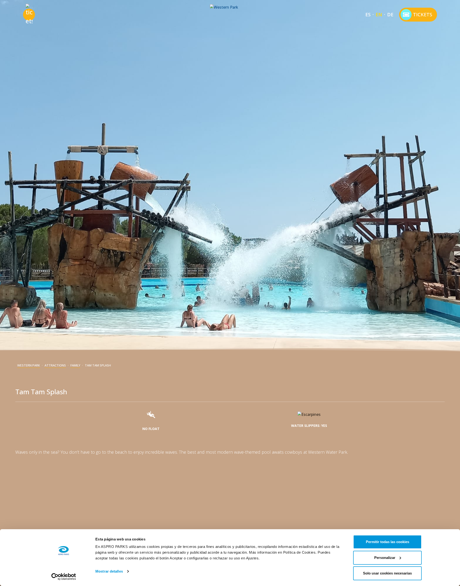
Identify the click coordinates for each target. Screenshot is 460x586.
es (368, 14)
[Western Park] (230, 14)
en (379, 14)
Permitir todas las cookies (387, 542)
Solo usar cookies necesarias (387, 573)
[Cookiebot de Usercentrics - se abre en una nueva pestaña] (64, 576)
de (390, 14)
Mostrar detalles (109, 571)
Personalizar (384, 558)
